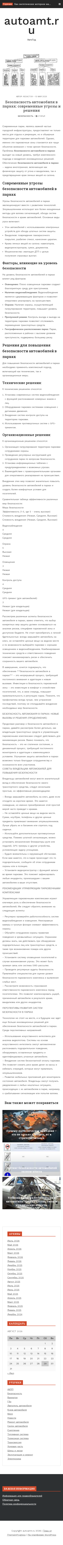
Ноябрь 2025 (14, 1269)
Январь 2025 (14, 1310)
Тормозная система (18, 1438)
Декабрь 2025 (14, 1265)
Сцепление (13, 1430)
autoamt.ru (31, 27)
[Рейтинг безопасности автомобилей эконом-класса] (31, 1159)
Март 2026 (13, 1253)
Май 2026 (12, 1245)
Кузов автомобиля (17, 1410)
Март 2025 (13, 1302)
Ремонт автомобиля (18, 1422)
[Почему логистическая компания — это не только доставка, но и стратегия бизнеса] (31, 1126)
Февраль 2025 (15, 1306)
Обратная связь (10, 1500)
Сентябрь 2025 (15, 1277)
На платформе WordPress (42, 1535)
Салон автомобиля (17, 1426)
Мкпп (10, 1414)
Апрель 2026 (14, 1249)
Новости (11, 1418)
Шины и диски (15, 1450)
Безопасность (25, 116)
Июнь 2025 (13, 1289)
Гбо (9, 1401)
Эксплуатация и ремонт (20, 1454)
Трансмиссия (14, 1442)
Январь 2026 (14, 1261)
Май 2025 (12, 1294)
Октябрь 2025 (14, 1273)
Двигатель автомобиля (19, 1405)
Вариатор (12, 1397)
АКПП (10, 1389)
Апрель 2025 (14, 1298)
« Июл (10, 1373)
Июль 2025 (13, 1285)
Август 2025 (13, 1281)
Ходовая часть (15, 1446)
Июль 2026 (13, 1240)
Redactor (28, 97)
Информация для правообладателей (22, 1495)
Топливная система (17, 1434)
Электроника (14, 1458)
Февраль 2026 (15, 1257)
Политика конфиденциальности (19, 1504)
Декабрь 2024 (14, 1314)
